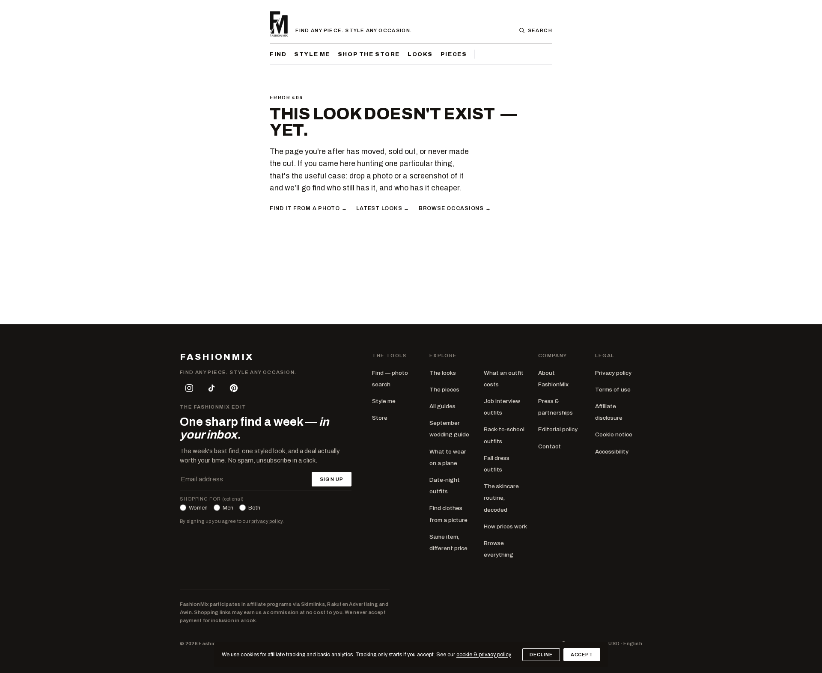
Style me (312, 54)
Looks (420, 54)
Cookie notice (613, 434)
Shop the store (369, 54)
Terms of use (613, 389)
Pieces (454, 54)
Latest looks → (382, 208)
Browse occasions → (455, 208)
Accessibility (611, 451)
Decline (541, 654)
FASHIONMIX (216, 357)
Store (379, 418)
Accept (582, 654)
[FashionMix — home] (279, 24)
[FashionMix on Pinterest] (233, 388)
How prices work (505, 526)
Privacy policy (613, 373)
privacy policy (267, 521)
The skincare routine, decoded (501, 498)
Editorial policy (558, 429)
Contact (549, 446)
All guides (442, 406)
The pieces (444, 389)
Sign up (331, 479)
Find (278, 54)
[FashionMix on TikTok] (211, 388)
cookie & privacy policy (483, 655)
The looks (442, 373)
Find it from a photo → (308, 208)
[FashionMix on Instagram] (189, 388)
